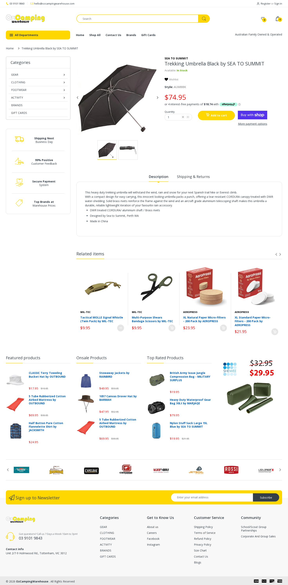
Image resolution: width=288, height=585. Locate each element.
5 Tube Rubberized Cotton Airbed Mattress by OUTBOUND (47, 400)
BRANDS (17, 105)
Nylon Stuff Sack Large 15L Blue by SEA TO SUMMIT (188, 424)
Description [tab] (158, 176)
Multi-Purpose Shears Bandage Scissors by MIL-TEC (152, 319)
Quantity (170, 111)
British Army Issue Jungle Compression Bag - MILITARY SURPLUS (190, 376)
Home (10, 48)
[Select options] (120, 328)
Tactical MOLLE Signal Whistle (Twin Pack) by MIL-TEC (101, 319)
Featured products (23, 357)
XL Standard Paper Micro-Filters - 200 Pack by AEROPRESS (253, 321)
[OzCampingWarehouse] (38, 19)
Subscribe (266, 497)
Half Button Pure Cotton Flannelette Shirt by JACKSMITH (46, 426)
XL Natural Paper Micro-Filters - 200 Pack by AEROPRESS (204, 319)
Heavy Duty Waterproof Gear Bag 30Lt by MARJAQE (190, 401)
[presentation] (276, 254)
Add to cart (219, 115)
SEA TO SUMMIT (176, 58)
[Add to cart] (171, 328)
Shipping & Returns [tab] (193, 176)
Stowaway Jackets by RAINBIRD (114, 374)
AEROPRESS (190, 312)
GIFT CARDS (19, 113)
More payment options (252, 124)
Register (266, 3)
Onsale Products (91, 357)
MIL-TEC (85, 312)
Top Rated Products (165, 357)
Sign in (278, 3)
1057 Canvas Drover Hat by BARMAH (118, 398)
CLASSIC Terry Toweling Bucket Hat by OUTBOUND (47, 374)
